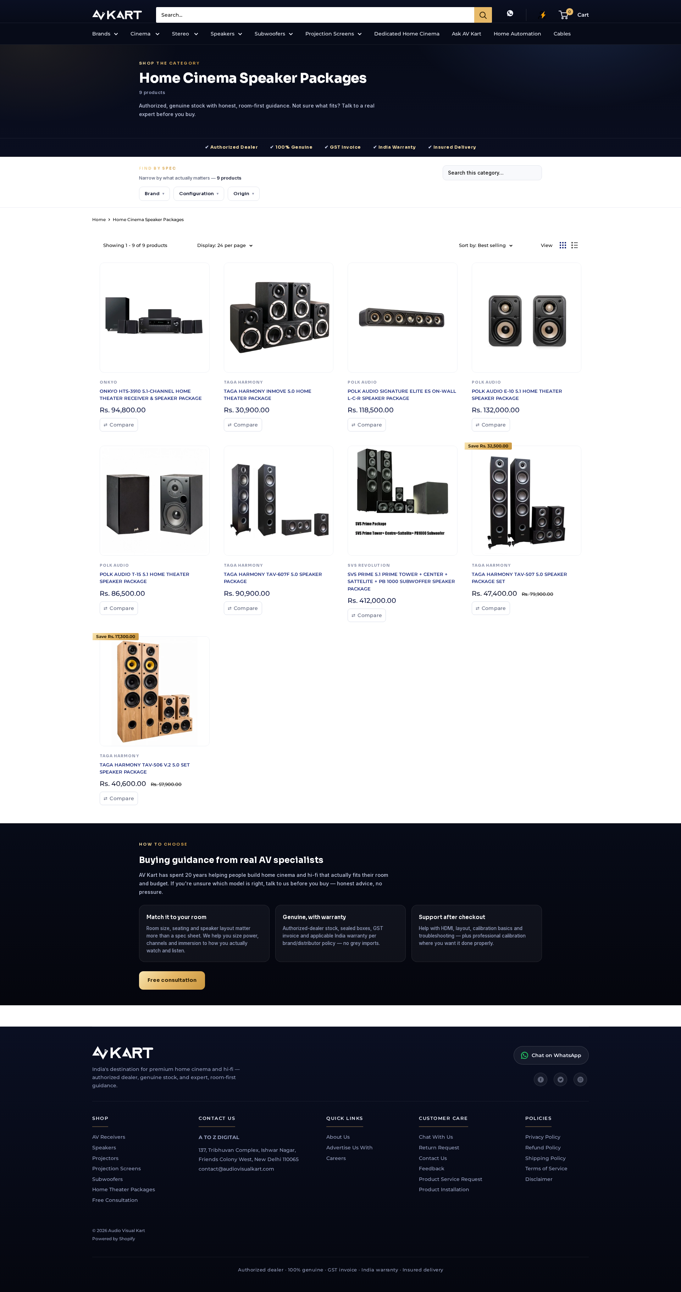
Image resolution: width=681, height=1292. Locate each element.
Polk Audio (362, 382)
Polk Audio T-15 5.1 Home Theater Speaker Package (144, 577)
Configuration (198, 194)
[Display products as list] (574, 245)
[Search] (483, 15)
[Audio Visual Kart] (173, 1053)
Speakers (222, 34)
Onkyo (108, 382)
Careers (336, 1158)
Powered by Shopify (113, 1238)
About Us (338, 1137)
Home (99, 219)
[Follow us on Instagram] (580, 1079)
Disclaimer (539, 1179)
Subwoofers (270, 34)
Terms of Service (546, 1168)
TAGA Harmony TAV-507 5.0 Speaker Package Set (519, 577)
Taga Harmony (243, 382)
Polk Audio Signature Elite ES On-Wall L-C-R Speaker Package (402, 394)
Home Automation (517, 34)
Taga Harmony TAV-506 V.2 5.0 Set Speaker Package (145, 768)
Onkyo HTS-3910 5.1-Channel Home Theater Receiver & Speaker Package (151, 394)
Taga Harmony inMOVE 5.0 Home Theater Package (267, 394)
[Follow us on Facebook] (540, 1079)
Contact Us (433, 1158)
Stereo (181, 34)
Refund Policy (543, 1147)
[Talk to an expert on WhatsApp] (510, 14)
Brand (154, 194)
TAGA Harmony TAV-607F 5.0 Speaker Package (273, 577)
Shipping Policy (545, 1158)
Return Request (439, 1147)
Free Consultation (115, 1200)
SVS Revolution (369, 565)
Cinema (141, 34)
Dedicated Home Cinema (406, 34)
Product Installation (444, 1189)
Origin (243, 194)
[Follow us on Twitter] (560, 1079)
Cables (562, 34)
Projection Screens (329, 34)
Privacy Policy (542, 1137)
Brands (101, 34)
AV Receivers (108, 1137)
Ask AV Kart (466, 34)
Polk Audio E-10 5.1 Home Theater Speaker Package (517, 394)
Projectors (105, 1158)
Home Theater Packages (123, 1189)
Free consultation (172, 980)
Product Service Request (450, 1179)
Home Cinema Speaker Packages (148, 219)
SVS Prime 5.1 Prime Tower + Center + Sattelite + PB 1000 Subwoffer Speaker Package (401, 581)
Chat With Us (436, 1137)
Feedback (431, 1168)
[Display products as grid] (563, 245)
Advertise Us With (349, 1147)
